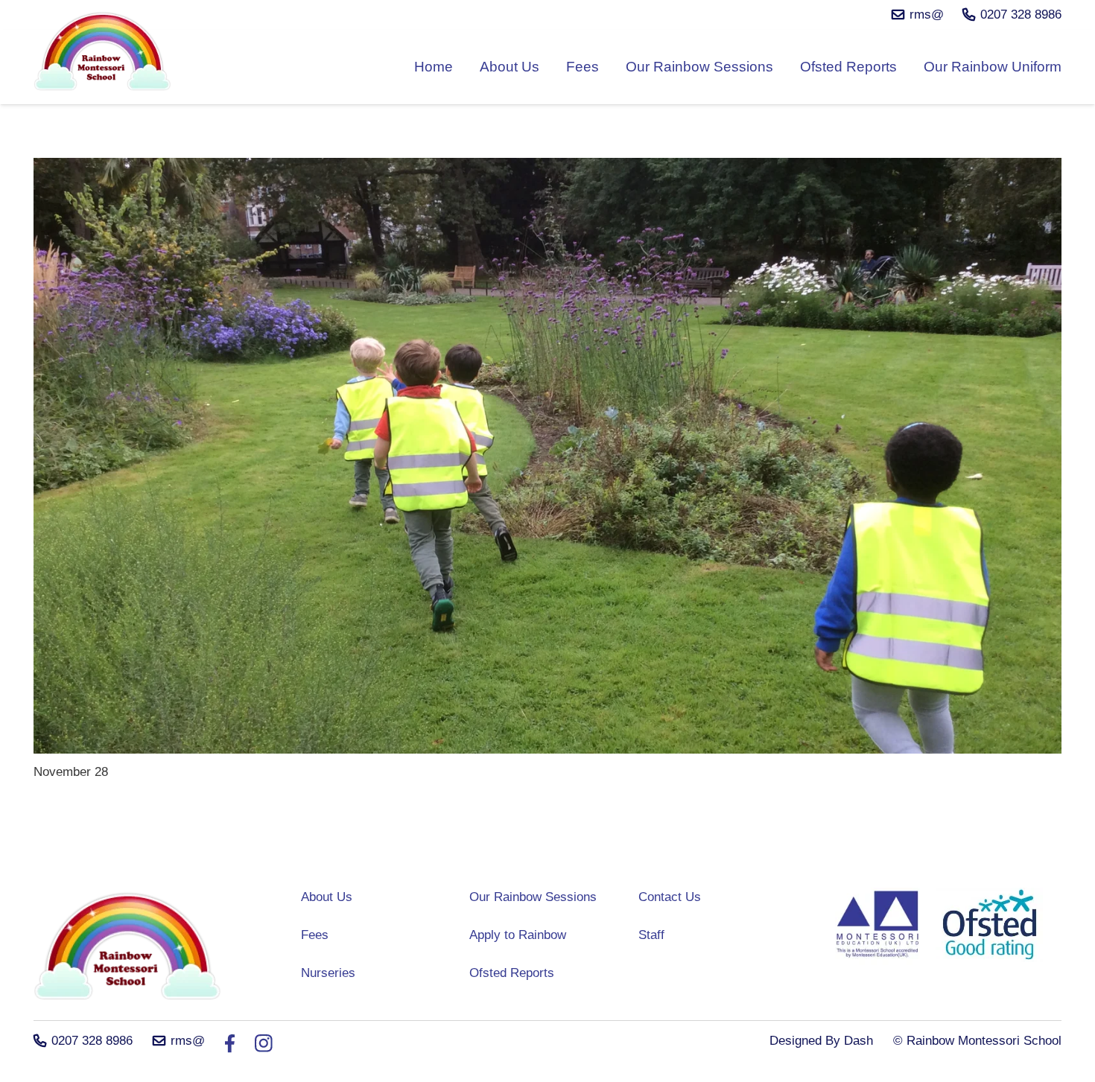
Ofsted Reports (511, 972)
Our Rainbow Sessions (533, 896)
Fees (314, 934)
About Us (326, 896)
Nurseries (328, 972)
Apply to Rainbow (517, 934)
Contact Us (669, 896)
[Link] (103, 54)
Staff (651, 934)
